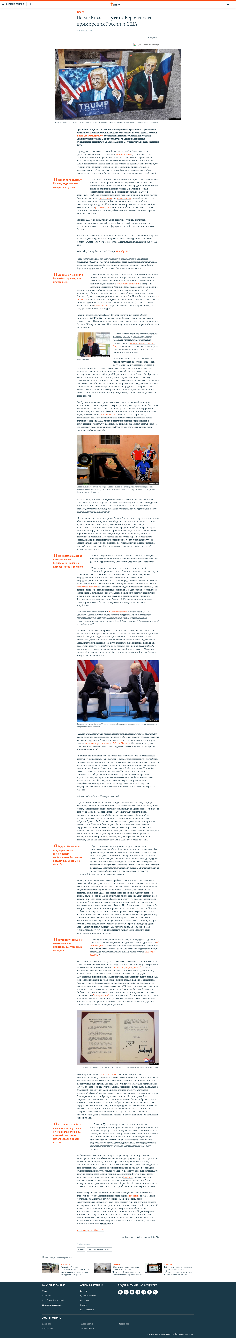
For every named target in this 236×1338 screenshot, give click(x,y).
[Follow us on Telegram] (137, 1292)
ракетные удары (103, 207)
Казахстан (46, 1324)
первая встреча (101, 306)
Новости (84, 1291)
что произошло (108, 415)
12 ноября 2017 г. (124, 251)
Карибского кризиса (87, 587)
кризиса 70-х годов (108, 1075)
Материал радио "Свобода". (90, 1230)
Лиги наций (133, 1196)
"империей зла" (101, 995)
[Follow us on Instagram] (126, 1292)
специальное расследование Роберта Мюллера (107, 743)
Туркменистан (87, 1329)
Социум (83, 1305)
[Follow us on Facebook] (132, 1292)
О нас (44, 1291)
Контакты (46, 1296)
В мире (80, 12)
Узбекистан (124, 1324)
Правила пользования (51, 1305)
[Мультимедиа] (228, 4)
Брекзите (128, 1177)
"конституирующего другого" (126, 968)
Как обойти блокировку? (53, 1301)
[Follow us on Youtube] (120, 1292)
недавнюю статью (118, 612)
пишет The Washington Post (90, 136)
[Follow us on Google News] (149, 1292)
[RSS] (155, 1292)
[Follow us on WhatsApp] (143, 1292)
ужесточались (105, 198)
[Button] (153, 37)
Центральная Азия (88, 1296)
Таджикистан (87, 1324)
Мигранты (65, 1264)
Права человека (87, 1310)
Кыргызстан (47, 1329)
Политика (84, 1301)
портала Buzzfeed (123, 155)
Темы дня (168, 1264)
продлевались (124, 198)
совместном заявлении (128, 284)
